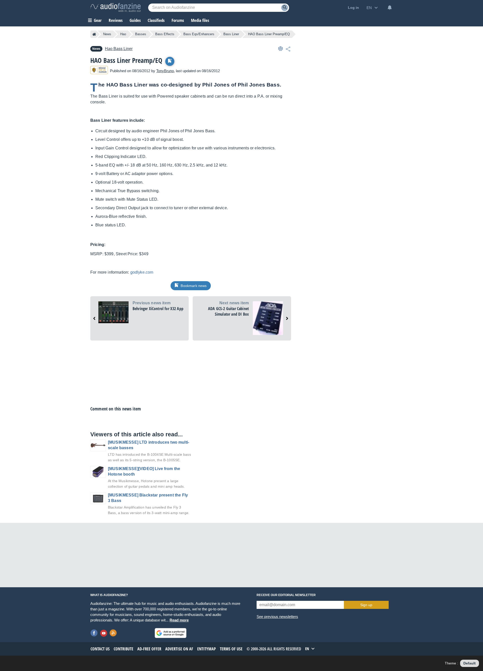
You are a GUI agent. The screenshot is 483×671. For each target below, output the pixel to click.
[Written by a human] (99, 71)
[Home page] (94, 34)
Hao (123, 34)
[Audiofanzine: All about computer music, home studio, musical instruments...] (115, 7)
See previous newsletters (277, 616)
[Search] (284, 7)
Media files (200, 20)
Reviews (116, 20)
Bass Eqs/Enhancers (198, 34)
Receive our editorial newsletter (286, 595)
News (107, 34)
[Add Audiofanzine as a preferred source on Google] (170, 633)
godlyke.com (141, 272)
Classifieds (156, 20)
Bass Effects (164, 34)
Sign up (366, 605)
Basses (140, 34)
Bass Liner (231, 34)
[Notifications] (390, 8)
